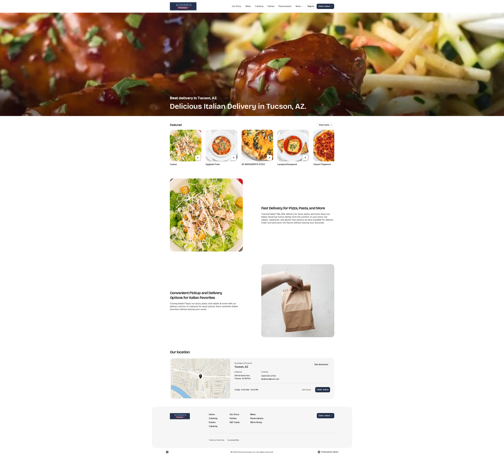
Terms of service (216, 440)
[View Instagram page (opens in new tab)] (167, 452)
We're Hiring (256, 422)
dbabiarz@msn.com (270, 379)
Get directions (321, 364)
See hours (306, 390)
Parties (271, 6)
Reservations (285, 6)
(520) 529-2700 (268, 376)
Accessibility (233, 440)
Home (212, 414)
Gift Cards (235, 422)
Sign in (310, 6)
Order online (322, 389)
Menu (248, 6)
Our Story (236, 6)
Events (212, 422)
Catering (259, 6)
